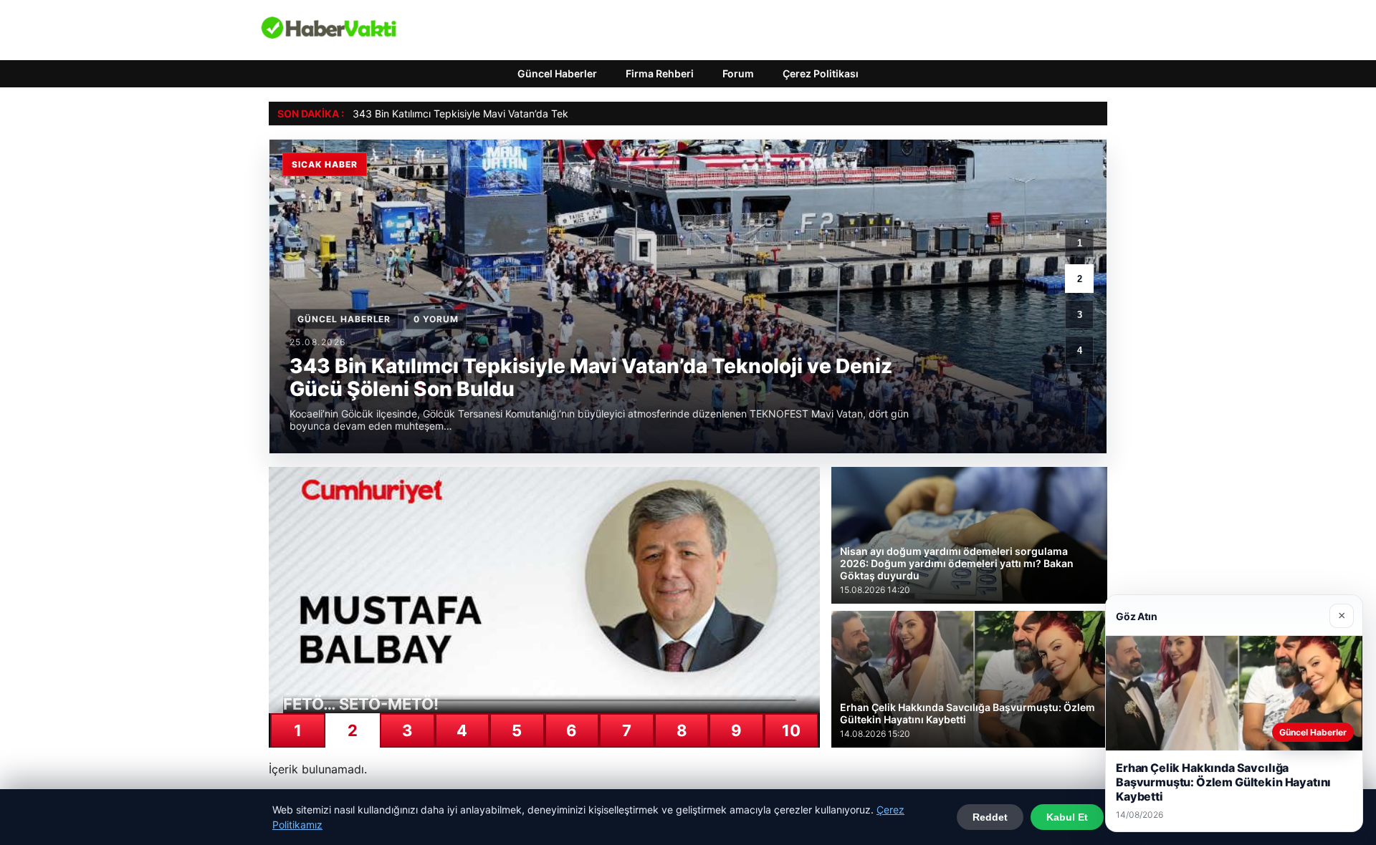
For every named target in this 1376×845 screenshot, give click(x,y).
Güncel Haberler (557, 73)
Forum (738, 73)
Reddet (990, 817)
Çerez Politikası (821, 73)
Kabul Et (1067, 817)
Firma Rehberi (660, 73)
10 (791, 730)
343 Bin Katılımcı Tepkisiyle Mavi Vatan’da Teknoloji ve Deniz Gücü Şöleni (523, 113)
